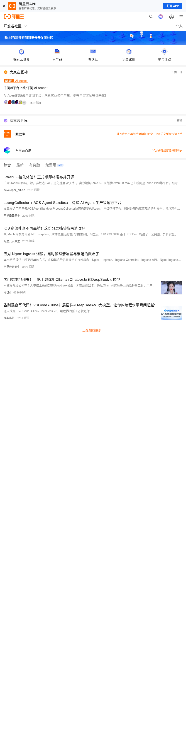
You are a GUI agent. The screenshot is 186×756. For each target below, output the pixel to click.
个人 (179, 26)
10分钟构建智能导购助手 (167, 150)
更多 (179, 120)
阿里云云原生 (12, 215)
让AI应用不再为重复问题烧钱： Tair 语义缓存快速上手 (149, 134)
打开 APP (173, 6)
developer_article (14, 190)
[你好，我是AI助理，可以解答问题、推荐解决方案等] (160, 16)
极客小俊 (9, 318)
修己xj (7, 292)
